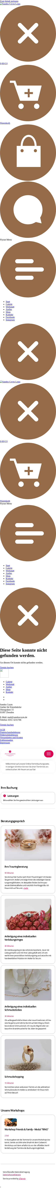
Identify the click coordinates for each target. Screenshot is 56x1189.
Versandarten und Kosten (11, 737)
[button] (28, 268)
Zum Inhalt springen (9, 1)
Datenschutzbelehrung (10, 732)
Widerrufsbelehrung (9, 735)
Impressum (5, 742)
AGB (2, 729)
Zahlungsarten (6, 740)
